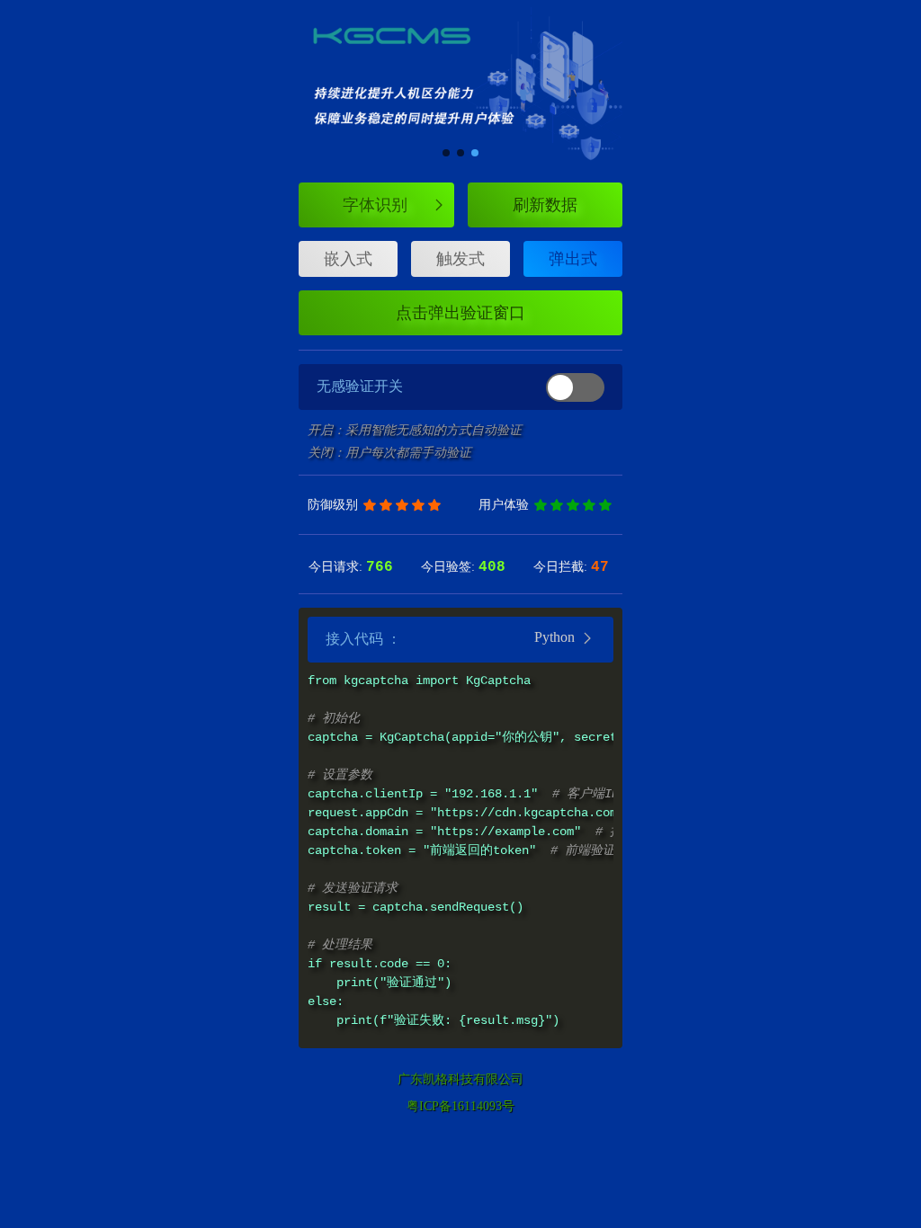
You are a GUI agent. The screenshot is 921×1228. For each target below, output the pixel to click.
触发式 (460, 259)
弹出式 (573, 259)
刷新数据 (545, 205)
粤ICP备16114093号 (460, 1106)
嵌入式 (348, 259)
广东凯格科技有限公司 (460, 1079)
